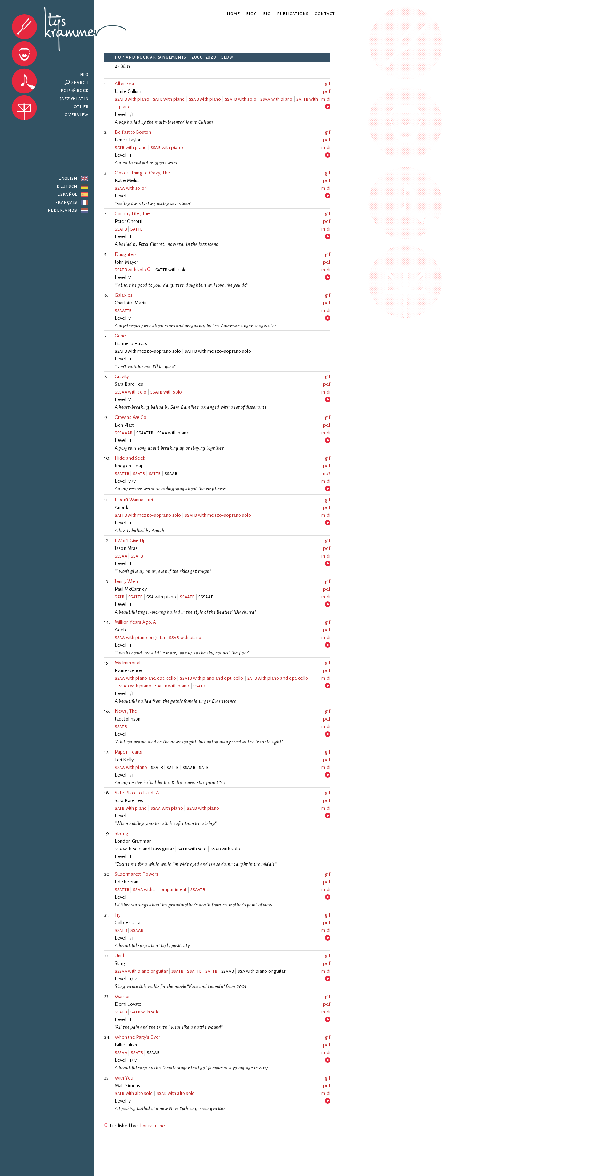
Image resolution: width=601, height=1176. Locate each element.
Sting (120, 963)
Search (80, 82)
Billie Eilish (126, 1045)
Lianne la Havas (131, 343)
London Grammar (133, 841)
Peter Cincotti (128, 221)
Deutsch (67, 186)
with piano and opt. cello (145, 678)
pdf (326, 91)
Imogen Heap (129, 465)
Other (81, 106)
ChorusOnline (151, 1125)
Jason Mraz (126, 548)
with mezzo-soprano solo (148, 515)
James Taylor (128, 139)
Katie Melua (127, 180)
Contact (325, 13)
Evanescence (128, 670)
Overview (77, 114)
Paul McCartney (131, 589)
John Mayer (126, 262)
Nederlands (63, 210)
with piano (132, 99)
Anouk (121, 507)
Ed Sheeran (126, 882)
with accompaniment (159, 889)
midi (325, 99)
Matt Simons (127, 1085)
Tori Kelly (124, 759)
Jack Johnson (128, 719)
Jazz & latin (74, 98)
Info (83, 74)
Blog (251, 13)
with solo (241, 99)
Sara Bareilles (129, 384)
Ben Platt (124, 425)
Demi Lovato (128, 1004)
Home (233, 13)
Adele (121, 629)
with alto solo (134, 1093)
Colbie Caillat (128, 922)
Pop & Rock (75, 90)
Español (67, 194)
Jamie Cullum (128, 91)
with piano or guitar (140, 637)
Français (66, 202)
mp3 (326, 473)
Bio (267, 13)
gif (327, 83)
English (67, 178)
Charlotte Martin (131, 302)
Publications (293, 13)
